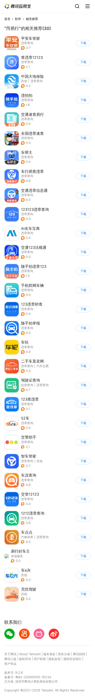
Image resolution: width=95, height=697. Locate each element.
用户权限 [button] (40, 659)
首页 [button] (7, 19)
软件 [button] (18, 19)
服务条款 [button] (49, 654)
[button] (17, 6)
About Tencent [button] (30, 654)
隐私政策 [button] (54, 659)
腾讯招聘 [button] (79, 654)
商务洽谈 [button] (64, 654)
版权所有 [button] (25, 659)
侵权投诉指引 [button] (72, 659)
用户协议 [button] (10, 664)
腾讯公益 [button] (10, 659)
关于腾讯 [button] (10, 654)
